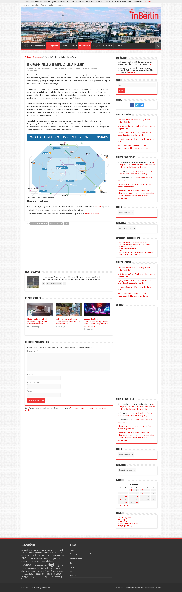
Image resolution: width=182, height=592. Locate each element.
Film (58, 559)
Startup (44, 576)
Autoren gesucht (76, 558)
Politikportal (122, 522)
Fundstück (26, 565)
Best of (119, 46)
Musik (48, 571)
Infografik (25, 569)
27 (120, 503)
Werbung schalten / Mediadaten (82, 554)
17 (142, 496)
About (25, 5)
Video (51, 576)
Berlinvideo (25, 555)
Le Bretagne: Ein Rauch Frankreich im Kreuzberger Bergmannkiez (68, 321)
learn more (148, 2)
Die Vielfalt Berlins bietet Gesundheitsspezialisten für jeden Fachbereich (136, 195)
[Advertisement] (69, 248)
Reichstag (30, 577)
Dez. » (125, 505)
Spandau (37, 577)
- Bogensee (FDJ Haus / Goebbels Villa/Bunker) (136, 252)
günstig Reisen (56, 224)
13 (120, 496)
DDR (23, 558)
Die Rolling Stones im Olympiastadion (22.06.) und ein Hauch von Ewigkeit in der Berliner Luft (136, 164)
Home (26, 45)
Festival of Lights (50, 559)
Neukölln (60, 571)
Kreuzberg (46, 568)
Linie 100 (97, 207)
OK (156, 2)
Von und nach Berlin (91, 214)
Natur (74, 46)
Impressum (60, 5)
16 (137, 496)
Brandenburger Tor (40, 555)
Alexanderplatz (27, 550)
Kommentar (32, 351)
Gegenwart (54, 46)
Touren (43, 5)
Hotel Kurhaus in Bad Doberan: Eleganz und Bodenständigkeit (37, 321)
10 (142, 493)
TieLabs (158, 588)
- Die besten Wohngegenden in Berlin (132, 242)
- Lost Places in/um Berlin (127, 248)
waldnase (32, 69)
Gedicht (35, 565)
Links (51, 5)
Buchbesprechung (57, 555)
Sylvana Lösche (123, 184)
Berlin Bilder (25, 553)
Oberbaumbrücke (27, 574)
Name (30, 375)
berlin (53, 550)
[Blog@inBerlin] (91, 25)
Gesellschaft (37, 57)
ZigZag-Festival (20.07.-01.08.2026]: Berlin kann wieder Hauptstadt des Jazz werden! (97, 322)
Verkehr (77, 69)
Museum (41, 571)
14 (126, 496)
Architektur (37, 550)
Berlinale (60, 550)
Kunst (55, 569)
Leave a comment (91, 69)
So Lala (108, 46)
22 (131, 500)
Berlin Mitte (45, 552)
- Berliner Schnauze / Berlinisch (129, 254)
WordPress (139, 588)
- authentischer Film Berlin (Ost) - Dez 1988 (134, 244)
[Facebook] (132, 105)
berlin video (57, 552)
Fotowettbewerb (34, 561)
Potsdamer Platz (43, 574)
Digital (97, 46)
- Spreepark (122, 250)
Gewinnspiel (42, 565)
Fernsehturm (38, 559)
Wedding (58, 577)
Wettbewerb (25, 579)
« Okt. (120, 505)
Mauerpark (30, 571)
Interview (32, 569)
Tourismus (86, 46)
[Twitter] (137, 105)
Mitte (36, 571)
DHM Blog (121, 520)
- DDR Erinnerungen (125, 246)
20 (120, 500)
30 (137, 503)
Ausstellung (46, 550)
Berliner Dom (35, 553)
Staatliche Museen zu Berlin (128, 524)
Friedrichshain (46, 561)
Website (30, 391)
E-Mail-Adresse (33, 383)
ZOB (66, 224)
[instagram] (141, 105)
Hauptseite (131, 72)
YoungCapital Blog (125, 526)
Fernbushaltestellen (39, 224)
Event (30, 558)
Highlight (55, 564)
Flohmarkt (25, 561)
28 (126, 503)
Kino (38, 569)
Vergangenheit (39, 46)
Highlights (35, 5)
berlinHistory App (124, 518)
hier (150, 64)
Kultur (65, 46)
